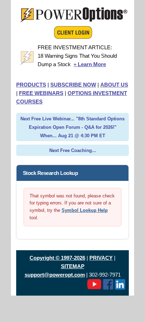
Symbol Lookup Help (85, 210)
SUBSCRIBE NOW (73, 85)
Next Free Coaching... (72, 150)
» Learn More (90, 64)
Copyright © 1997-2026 (57, 258)
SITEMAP (72, 266)
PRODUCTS (31, 85)
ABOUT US (114, 85)
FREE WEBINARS (41, 93)
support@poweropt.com (55, 275)
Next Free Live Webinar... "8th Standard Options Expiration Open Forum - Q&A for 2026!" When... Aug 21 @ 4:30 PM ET (72, 127)
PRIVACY (101, 258)
